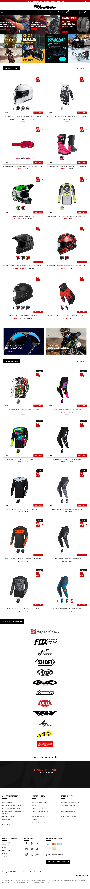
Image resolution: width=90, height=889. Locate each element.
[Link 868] (45, 723)
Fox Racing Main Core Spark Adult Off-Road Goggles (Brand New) (23, 166)
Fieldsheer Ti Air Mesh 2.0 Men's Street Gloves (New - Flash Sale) (67, 316)
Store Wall (6, 842)
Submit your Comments (39, 802)
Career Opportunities (9, 822)
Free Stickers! (7, 850)
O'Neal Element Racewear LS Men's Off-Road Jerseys (23, 559)
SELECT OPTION (38, 123)
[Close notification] (86, 1)
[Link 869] (45, 734)
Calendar (5, 856)
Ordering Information (68, 800)
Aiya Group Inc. (31, 872)
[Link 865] (45, 693)
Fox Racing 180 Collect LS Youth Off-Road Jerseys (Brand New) (67, 216)
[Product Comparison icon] (58, 12)
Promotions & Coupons (69, 816)
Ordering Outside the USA (69, 814)
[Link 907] (26, 843)
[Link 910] (26, 849)
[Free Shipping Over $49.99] (45, 771)
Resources (5, 853)
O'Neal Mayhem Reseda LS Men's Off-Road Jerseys (23, 459)
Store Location (7, 802)
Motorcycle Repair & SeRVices (12, 805)
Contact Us (35, 800)
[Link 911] (32, 849)
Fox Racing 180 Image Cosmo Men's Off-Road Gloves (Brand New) (67, 116)
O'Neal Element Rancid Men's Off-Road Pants (67, 559)
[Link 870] (45, 744)
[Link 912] (37, 849)
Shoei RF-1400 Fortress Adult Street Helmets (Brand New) (67, 266)
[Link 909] (37, 843)
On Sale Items (12, 68)
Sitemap (51, 872)
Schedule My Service (38, 822)
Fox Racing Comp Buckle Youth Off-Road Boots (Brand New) (67, 166)
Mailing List (6, 819)
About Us (5, 800)
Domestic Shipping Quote (40, 808)
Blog (4, 847)
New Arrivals (11, 361)
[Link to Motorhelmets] (45, 6)
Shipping (34, 814)
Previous (13, 108)
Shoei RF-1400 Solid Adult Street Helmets (23, 316)
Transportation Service (40, 816)
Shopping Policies (38, 805)
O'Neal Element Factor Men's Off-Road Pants (67, 609)
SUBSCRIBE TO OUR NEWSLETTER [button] (58, 862)
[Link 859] (45, 631)
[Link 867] (45, 713)
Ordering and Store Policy (70, 802)
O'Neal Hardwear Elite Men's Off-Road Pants (67, 459)
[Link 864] (45, 682)
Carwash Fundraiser (9, 816)
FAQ (62, 808)
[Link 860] (45, 642)
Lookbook (5, 845)
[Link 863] (45, 672)
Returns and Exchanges (40, 811)
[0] (67, 12)
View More (80, 68)
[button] (84, 13)
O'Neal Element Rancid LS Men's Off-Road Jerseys (23, 609)
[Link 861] (45, 652)
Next (33, 108)
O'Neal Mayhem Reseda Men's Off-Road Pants (67, 409)
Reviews (34, 819)
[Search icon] (74, 12)
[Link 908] (32, 843)
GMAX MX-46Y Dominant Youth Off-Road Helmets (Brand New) (23, 266)
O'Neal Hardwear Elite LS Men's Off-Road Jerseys (23, 509)
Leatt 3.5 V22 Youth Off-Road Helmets (23, 216)
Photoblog (6, 824)
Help (86, 875)
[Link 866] (45, 703)
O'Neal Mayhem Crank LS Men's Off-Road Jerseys (23, 409)
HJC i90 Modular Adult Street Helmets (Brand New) (23, 116)
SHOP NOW (60, 1)
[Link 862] (45, 662)
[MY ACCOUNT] (50, 11)
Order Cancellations (68, 805)
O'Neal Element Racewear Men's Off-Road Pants (67, 509)
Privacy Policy (79, 875)
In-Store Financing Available (12, 808)
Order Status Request (68, 811)
